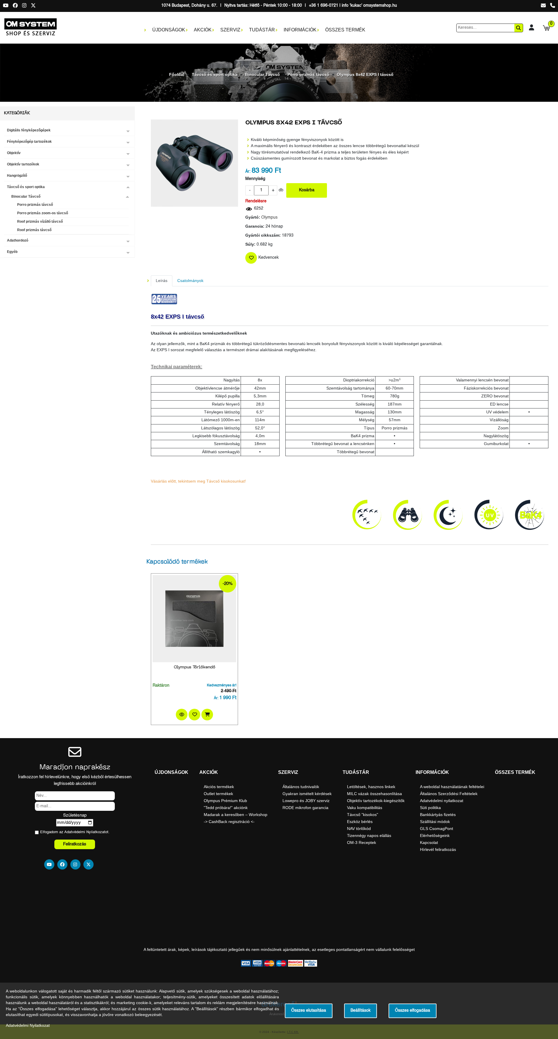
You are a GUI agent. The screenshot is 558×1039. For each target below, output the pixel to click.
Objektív (14, 153)
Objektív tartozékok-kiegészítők (376, 800)
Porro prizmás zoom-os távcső (42, 213)
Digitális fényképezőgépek (29, 130)
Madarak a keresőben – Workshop (235, 814)
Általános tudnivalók (300, 786)
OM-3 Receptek (361, 842)
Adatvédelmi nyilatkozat (441, 800)
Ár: (248, 172)
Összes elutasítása (308, 1011)
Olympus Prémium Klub (225, 800)
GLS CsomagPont (436, 828)
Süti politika (430, 807)
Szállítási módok (435, 821)
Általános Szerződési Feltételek (448, 793)
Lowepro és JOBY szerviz (306, 800)
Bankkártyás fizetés (438, 814)
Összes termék (345, 29)
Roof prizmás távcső (34, 230)
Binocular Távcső (262, 74)
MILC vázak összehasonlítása (374, 793)
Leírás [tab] (161, 281)
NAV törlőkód (359, 828)
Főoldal (176, 74)
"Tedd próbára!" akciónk (226, 807)
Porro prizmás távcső (308, 74)
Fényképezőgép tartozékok (29, 142)
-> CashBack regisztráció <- (229, 821)
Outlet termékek (218, 793)
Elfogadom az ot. (75, 832)
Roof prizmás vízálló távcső (40, 221)
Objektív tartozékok (23, 164)
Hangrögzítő (17, 176)
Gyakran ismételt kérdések (307, 793)
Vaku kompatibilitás (364, 807)
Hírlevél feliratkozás (438, 849)
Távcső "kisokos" (362, 814)
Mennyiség (255, 179)
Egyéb (12, 252)
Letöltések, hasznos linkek (371, 786)
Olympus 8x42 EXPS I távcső (365, 74)
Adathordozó (17, 240)
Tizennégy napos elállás (369, 835)
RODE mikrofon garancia (305, 807)
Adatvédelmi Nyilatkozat (84, 832)
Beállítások (360, 1011)
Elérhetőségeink (435, 835)
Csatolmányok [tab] (190, 281)
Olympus (269, 217)
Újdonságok (168, 29)
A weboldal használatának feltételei (452, 786)
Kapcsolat (429, 842)
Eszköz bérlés (360, 821)
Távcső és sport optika (214, 74)
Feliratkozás (74, 844)
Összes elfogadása (412, 1011)
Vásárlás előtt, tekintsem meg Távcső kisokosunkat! (198, 481)
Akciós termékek (219, 786)
